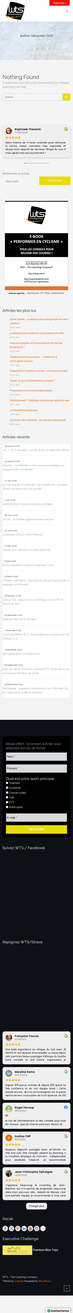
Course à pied (17, 792)
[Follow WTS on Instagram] (36, 1228)
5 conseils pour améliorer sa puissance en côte (37, 333)
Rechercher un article (16, 173)
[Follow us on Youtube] (30, 1228)
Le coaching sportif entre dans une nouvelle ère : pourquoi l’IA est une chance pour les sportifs (35, 486)
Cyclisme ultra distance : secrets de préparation (38, 420)
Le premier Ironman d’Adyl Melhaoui (23, 534)
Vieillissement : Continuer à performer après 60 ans (39, 400)
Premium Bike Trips (45, 1250)
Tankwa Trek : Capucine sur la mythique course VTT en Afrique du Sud (33, 601)
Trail (11, 797)
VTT (11, 802)
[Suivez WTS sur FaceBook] (5, 1228)
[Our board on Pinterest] (18, 1228)
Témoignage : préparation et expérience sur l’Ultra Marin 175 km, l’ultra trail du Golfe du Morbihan (35, 690)
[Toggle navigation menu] (67, 10)
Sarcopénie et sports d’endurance (21, 653)
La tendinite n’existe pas (24, 410)
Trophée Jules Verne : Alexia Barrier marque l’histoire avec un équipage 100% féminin (36, 582)
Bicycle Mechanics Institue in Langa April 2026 (28, 565)
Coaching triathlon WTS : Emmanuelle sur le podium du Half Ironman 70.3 (36, 636)
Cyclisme (14, 787)
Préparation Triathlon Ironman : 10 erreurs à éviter (38, 370)
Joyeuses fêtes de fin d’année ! (19, 619)
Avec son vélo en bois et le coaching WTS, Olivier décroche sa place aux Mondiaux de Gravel (36, 671)
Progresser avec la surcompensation (31, 390)
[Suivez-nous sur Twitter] (11, 1228)
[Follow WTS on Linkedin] (24, 1228)
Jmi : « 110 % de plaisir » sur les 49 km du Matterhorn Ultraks (36, 450)
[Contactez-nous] (43, 1228)
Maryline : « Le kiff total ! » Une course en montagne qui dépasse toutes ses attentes (33, 467)
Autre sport (15, 807)
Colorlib (19, 1281)
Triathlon (14, 783)
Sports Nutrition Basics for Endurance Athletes (28, 504)
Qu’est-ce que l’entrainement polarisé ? (32, 380)
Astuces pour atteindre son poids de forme (26, 550)
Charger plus (36, 1206)
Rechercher (55, 181)
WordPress (45, 1281)
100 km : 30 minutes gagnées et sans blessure (28, 519)
